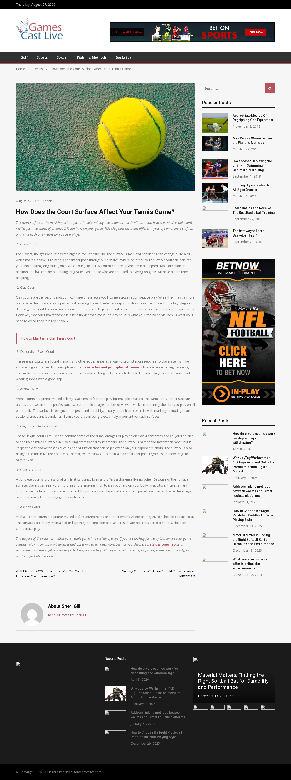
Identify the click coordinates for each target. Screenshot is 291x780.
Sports (42, 57)
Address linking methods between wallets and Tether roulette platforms (253, 491)
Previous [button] (199, 680)
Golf (24, 57)
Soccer (62, 57)
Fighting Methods (92, 57)
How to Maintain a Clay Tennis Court (48, 338)
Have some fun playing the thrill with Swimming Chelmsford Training (252, 165)
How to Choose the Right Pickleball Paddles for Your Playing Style (253, 515)
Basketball (124, 57)
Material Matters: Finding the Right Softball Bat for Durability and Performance (253, 539)
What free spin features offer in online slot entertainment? (250, 563)
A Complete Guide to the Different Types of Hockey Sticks (227, 681)
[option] (234, 680)
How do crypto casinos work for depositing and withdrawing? (254, 438)
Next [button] (269, 680)
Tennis (48, 201)
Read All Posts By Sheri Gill (67, 615)
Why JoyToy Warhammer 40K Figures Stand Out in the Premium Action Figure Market (156, 693)
